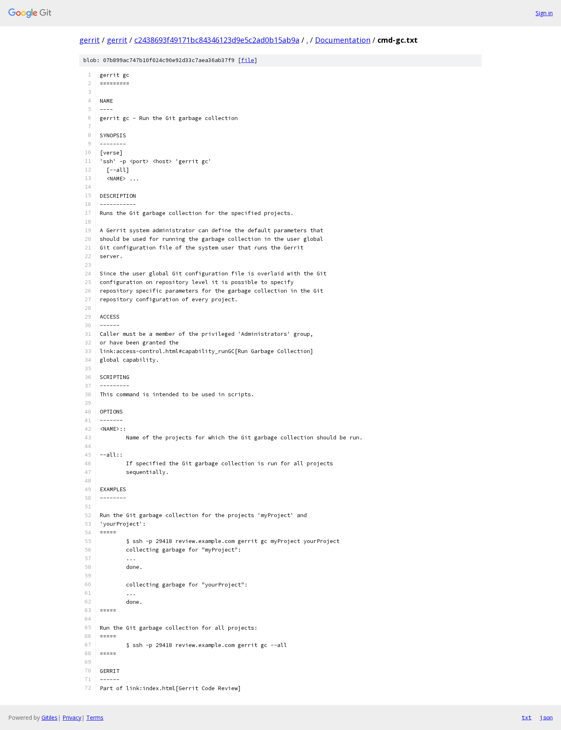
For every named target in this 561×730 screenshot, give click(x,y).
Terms (94, 717)
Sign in (544, 13)
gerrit (89, 40)
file (247, 60)
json (546, 717)
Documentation (342, 40)
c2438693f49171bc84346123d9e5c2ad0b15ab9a (216, 40)
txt (526, 717)
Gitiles (49, 717)
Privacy (71, 717)
